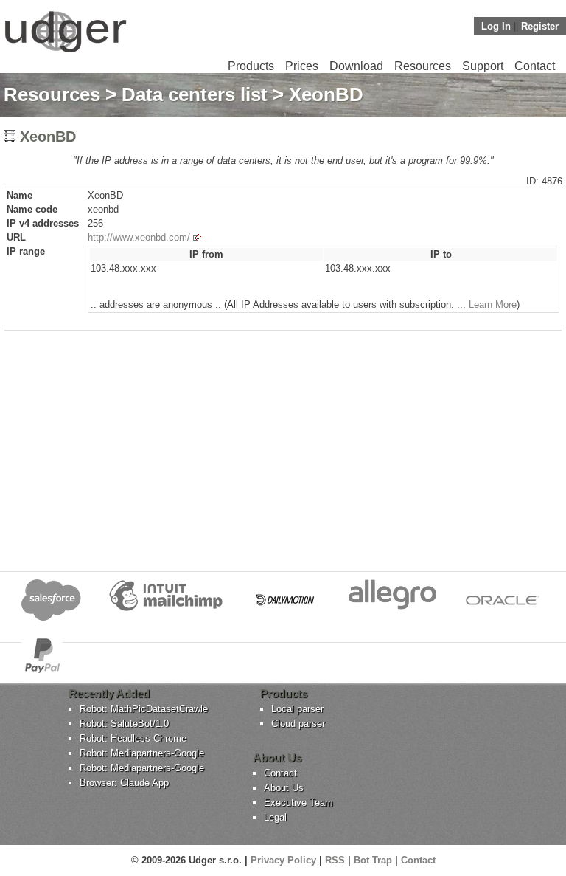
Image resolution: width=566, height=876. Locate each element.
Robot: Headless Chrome (133, 738)
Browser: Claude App (124, 782)
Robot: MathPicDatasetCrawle (144, 708)
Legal (275, 817)
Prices (301, 66)
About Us (284, 787)
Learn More (493, 304)
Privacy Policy (283, 860)
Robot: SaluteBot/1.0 (124, 723)
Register (540, 26)
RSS (335, 860)
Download (356, 66)
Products (251, 66)
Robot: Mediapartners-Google (142, 753)
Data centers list (195, 94)
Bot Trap (373, 860)
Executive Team (298, 802)
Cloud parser (298, 723)
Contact (534, 66)
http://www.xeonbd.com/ (139, 237)
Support (482, 66)
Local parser (297, 708)
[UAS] (65, 52)
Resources (422, 66)
